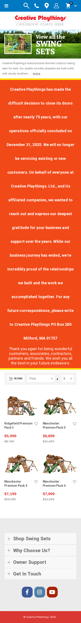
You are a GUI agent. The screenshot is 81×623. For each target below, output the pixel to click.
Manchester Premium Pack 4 (15, 483)
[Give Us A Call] (36, 5)
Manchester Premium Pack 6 (54, 483)
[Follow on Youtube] (52, 592)
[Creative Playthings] (40, 19)
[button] (36, 424)
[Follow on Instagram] (39, 592)
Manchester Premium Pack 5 (54, 425)
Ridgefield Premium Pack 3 (18, 425)
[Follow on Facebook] (27, 592)
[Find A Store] (46, 6)
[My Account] (56, 6)
